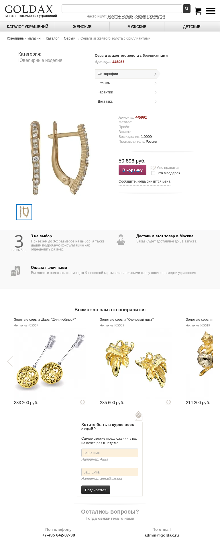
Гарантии (105, 92)
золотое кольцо (120, 16)
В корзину (132, 170)
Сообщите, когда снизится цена (144, 181)
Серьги (69, 38)
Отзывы (104, 83)
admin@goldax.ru (161, 535)
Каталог (52, 38)
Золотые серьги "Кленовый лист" (127, 320)
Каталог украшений (27, 27)
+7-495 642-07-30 (58, 535)
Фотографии (108, 74)
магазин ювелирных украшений (31, 16)
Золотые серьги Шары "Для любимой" (45, 320)
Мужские (136, 27)
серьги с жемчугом (150, 16)
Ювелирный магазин (24, 38)
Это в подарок (168, 173)
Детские (192, 27)
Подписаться (96, 489)
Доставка (105, 101)
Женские (82, 27)
